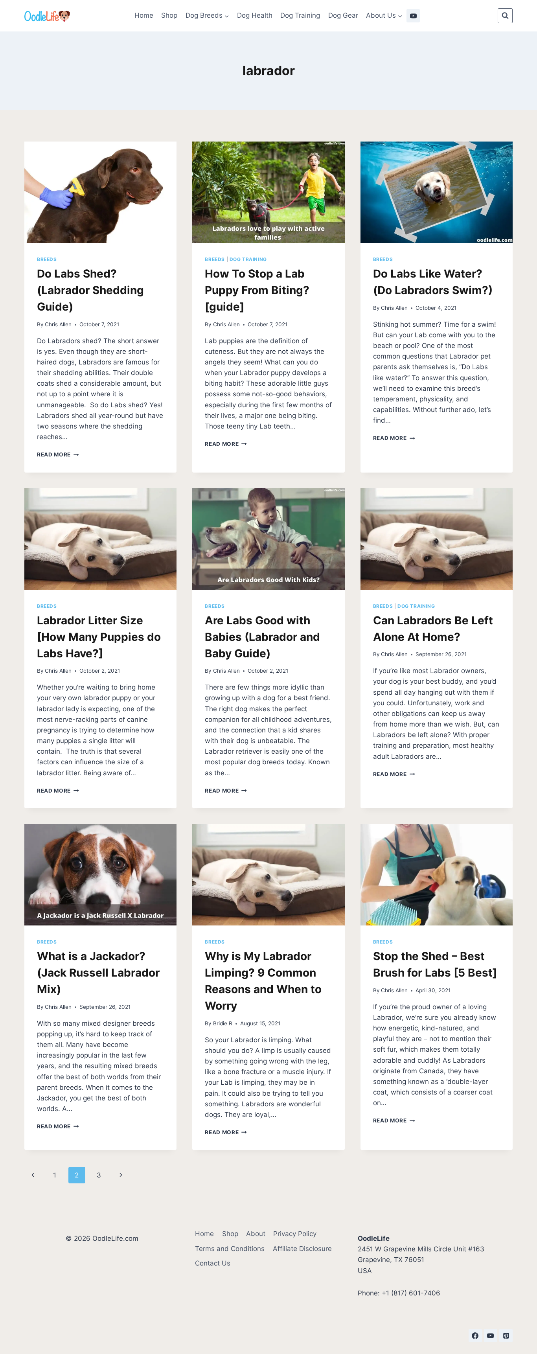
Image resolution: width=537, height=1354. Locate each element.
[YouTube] (413, 15)
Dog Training (300, 15)
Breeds (47, 259)
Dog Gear (343, 15)
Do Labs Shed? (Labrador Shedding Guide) (90, 290)
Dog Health (254, 15)
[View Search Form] (505, 15)
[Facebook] (475, 1335)
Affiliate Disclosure (302, 1249)
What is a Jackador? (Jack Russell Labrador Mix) (98, 972)
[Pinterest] (506, 1335)
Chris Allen (58, 324)
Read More (58, 454)
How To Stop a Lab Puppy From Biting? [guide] (257, 290)
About (255, 1234)
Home (143, 15)
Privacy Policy (294, 1234)
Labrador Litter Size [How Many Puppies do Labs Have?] (99, 637)
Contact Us (212, 1263)
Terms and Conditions (230, 1249)
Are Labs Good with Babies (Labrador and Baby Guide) (262, 637)
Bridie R (222, 1023)
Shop (169, 15)
